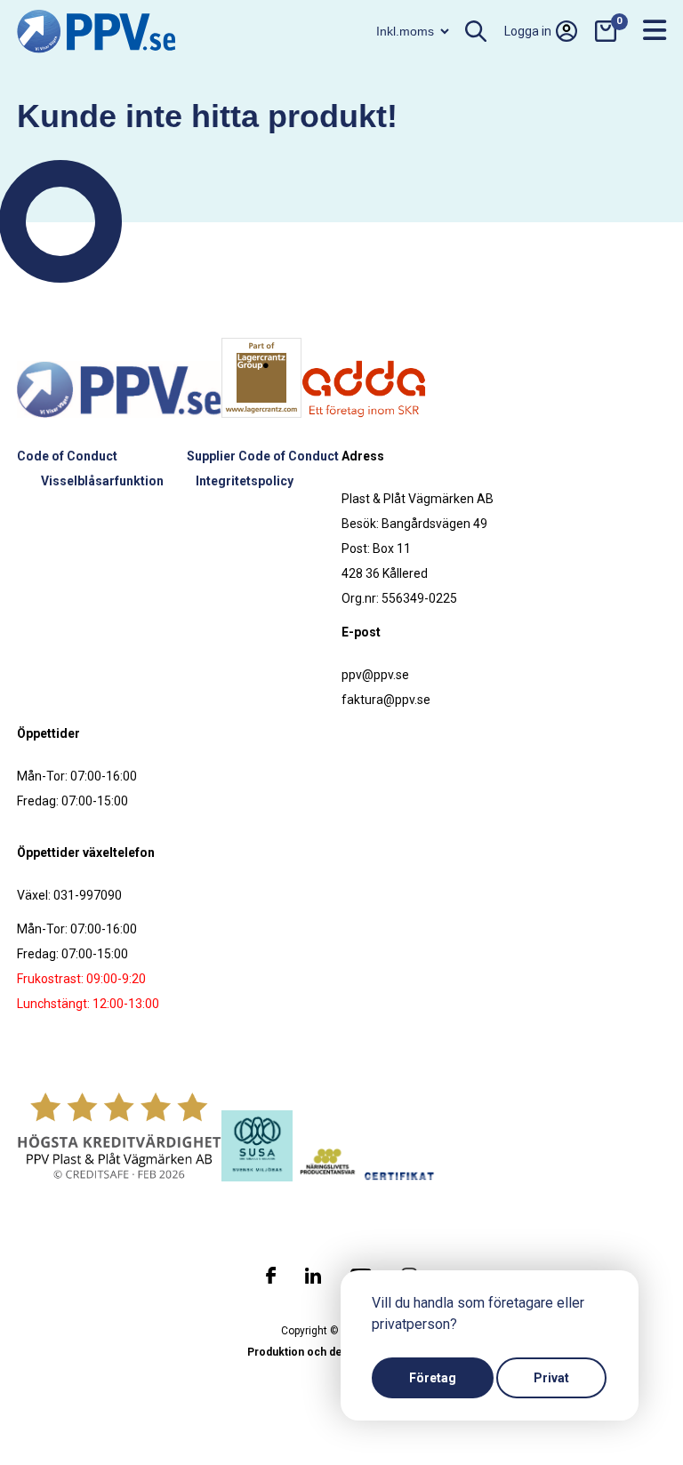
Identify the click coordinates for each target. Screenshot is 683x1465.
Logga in (527, 31)
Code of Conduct (67, 456)
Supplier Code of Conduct (263, 456)
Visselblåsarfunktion (102, 481)
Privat (551, 1378)
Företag (432, 1378)
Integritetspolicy (244, 481)
